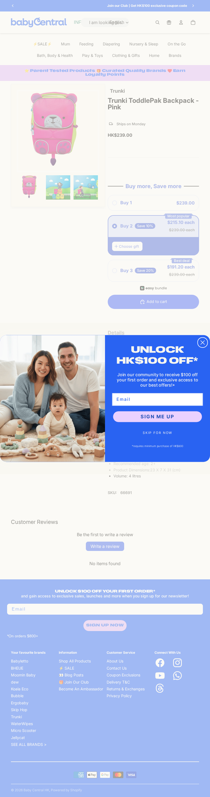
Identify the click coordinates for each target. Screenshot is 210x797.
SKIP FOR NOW (157, 433)
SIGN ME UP (157, 416)
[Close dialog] (202, 342)
